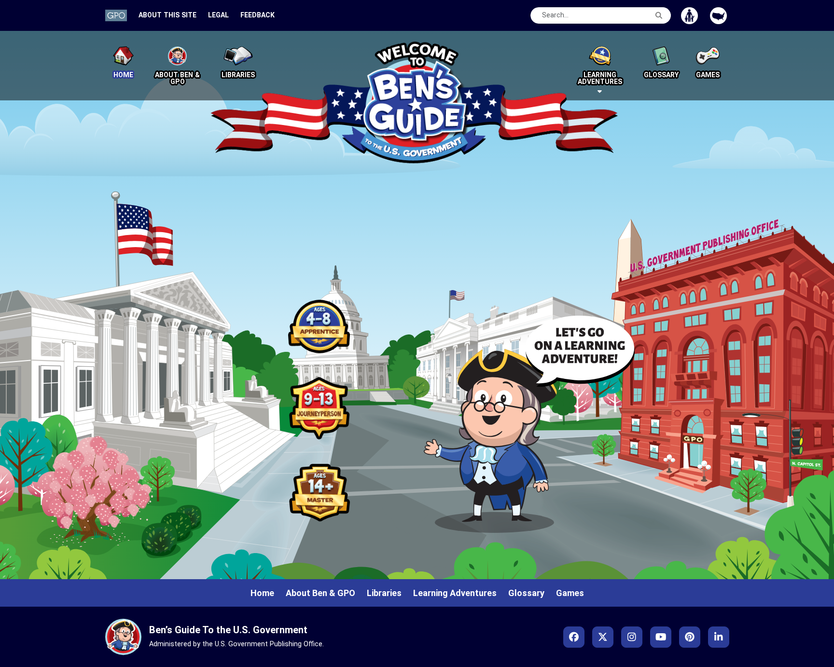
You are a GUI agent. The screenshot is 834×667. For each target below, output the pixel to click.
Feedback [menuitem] (257, 15)
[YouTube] (660, 637)
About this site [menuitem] (167, 15)
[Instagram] (631, 637)
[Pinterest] (689, 637)
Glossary (526, 593)
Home (262, 593)
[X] (602, 637)
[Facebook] (573, 637)
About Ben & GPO (320, 593)
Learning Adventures (455, 593)
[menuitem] (116, 15)
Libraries (384, 593)
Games (570, 593)
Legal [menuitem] (218, 15)
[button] (600, 65)
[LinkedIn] (718, 637)
